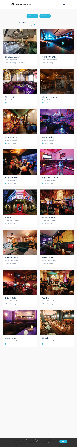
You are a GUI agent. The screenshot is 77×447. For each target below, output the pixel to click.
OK (63, 441)
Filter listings (32, 16)
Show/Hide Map (45, 16)
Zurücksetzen (39, 25)
